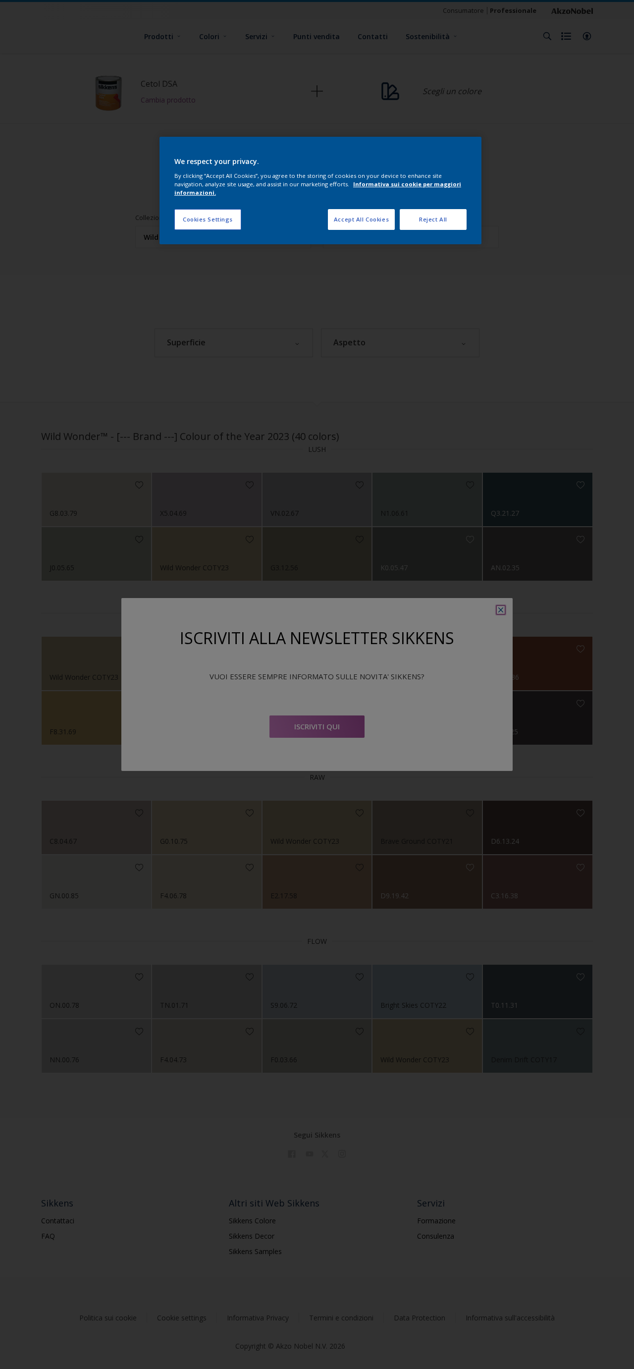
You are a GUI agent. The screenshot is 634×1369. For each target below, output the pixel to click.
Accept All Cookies (361, 219)
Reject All (433, 219)
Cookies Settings (208, 219)
